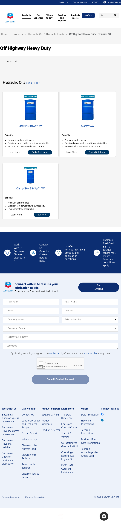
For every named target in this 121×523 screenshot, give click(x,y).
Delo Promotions (90, 414)
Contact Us (63, 2)
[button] (104, 516)
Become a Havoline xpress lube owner (10, 431)
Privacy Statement (11, 497)
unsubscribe (90, 353)
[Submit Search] (115, 15)
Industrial (12, 61)
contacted (54, 353)
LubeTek (69, 246)
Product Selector (51, 430)
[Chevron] (10, 23)
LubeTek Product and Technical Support (31, 424)
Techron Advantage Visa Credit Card (89, 452)
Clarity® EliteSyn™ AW (31, 126)
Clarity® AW (87, 126)
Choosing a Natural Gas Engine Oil (67, 456)
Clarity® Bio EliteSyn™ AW (30, 188)
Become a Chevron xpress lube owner (10, 418)
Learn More (14, 152)
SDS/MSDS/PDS (50, 414)
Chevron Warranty (80, 2)
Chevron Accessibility (35, 497)
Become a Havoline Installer (7, 444)
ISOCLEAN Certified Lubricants (67, 468)
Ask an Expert (29, 433)
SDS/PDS (95, 2)
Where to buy (29, 439)
